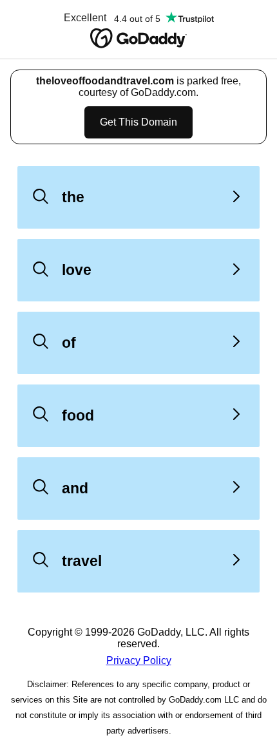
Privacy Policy (138, 660)
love (76, 269)
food (78, 415)
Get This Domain (138, 122)
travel (82, 561)
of (69, 342)
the (73, 197)
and (75, 488)
